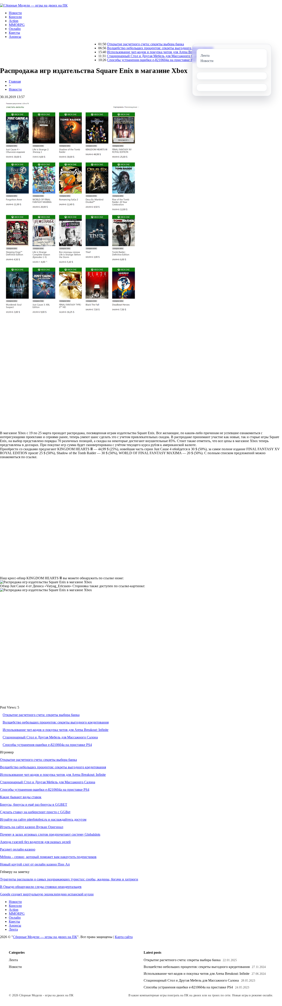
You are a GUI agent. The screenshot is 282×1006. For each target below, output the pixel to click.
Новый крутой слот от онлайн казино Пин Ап (35, 864)
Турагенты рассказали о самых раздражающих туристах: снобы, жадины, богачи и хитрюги (69, 879)
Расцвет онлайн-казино (17, 849)
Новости (15, 13)
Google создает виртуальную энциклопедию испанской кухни (47, 894)
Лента (13, 929)
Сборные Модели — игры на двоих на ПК (45, 937)
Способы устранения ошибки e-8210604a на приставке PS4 (129, 60)
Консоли (15, 17)
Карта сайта (124, 937)
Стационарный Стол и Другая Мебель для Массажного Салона (132, 56)
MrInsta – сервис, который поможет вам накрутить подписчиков (48, 857)
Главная (15, 81)
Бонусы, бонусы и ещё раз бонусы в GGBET (33, 804)
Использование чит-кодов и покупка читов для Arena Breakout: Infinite (138, 52)
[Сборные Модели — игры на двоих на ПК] (34, 5)
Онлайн (15, 29)
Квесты (14, 33)
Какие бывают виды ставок (20, 797)
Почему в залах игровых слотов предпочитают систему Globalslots (50, 834)
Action (13, 21)
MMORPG (17, 25)
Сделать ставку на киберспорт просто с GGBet (35, 812)
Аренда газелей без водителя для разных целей (35, 842)
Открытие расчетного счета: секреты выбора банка (123, 44)
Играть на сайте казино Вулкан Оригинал (31, 827)
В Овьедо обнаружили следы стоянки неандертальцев (41, 887)
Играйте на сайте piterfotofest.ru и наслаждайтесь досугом (43, 819)
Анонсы (15, 36)
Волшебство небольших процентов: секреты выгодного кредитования (138, 48)
